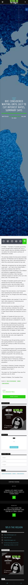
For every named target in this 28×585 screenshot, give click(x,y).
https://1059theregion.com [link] (10, 534)
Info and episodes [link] (14, 447)
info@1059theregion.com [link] (10, 540)
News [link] (14, 99)
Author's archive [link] (14, 397)
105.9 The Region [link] (11, 381)
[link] (2, 2)
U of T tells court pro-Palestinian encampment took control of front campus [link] (14, 510)
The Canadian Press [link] (15, 116)
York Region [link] (5, 383)
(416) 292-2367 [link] (7, 537)
